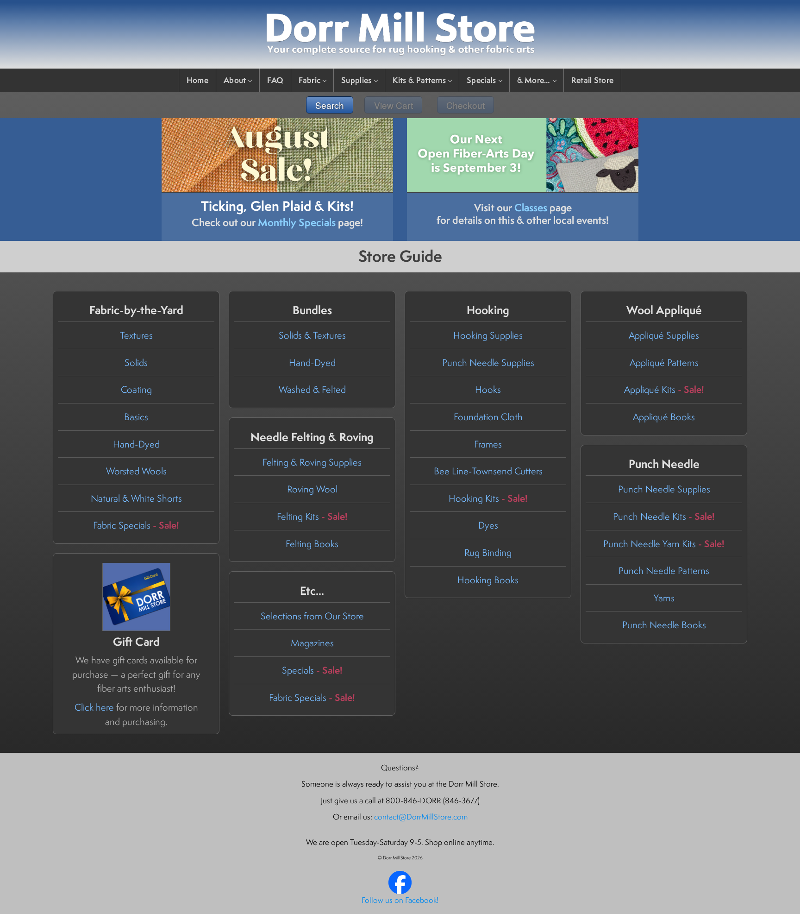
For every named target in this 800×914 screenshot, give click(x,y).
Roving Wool (312, 489)
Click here (94, 707)
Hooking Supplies (488, 335)
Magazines (312, 643)
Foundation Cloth (488, 416)
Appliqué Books (664, 416)
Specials (481, 80)
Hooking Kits (488, 498)
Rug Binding (488, 552)
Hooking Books (488, 580)
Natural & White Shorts (136, 498)
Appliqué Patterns (664, 362)
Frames (488, 444)
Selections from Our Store (312, 616)
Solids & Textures (312, 335)
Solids (136, 362)
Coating (136, 389)
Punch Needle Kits (664, 516)
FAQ (275, 80)
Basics (136, 416)
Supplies (356, 80)
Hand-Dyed (136, 444)
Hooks (488, 389)
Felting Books (312, 543)
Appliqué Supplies (664, 335)
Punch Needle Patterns (664, 570)
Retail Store (592, 80)
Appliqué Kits (664, 389)
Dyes (488, 525)
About (235, 80)
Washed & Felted (312, 389)
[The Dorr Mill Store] (400, 891)
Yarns (664, 598)
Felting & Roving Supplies (312, 462)
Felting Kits (312, 516)
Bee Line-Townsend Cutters (488, 471)
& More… (533, 80)
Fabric (309, 80)
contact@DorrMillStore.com (421, 817)
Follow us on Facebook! (400, 900)
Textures (136, 335)
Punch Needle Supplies (488, 362)
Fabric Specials (136, 525)
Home (197, 80)
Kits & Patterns (419, 80)
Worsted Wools (136, 471)
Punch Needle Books (664, 624)
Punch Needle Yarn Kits (664, 543)
